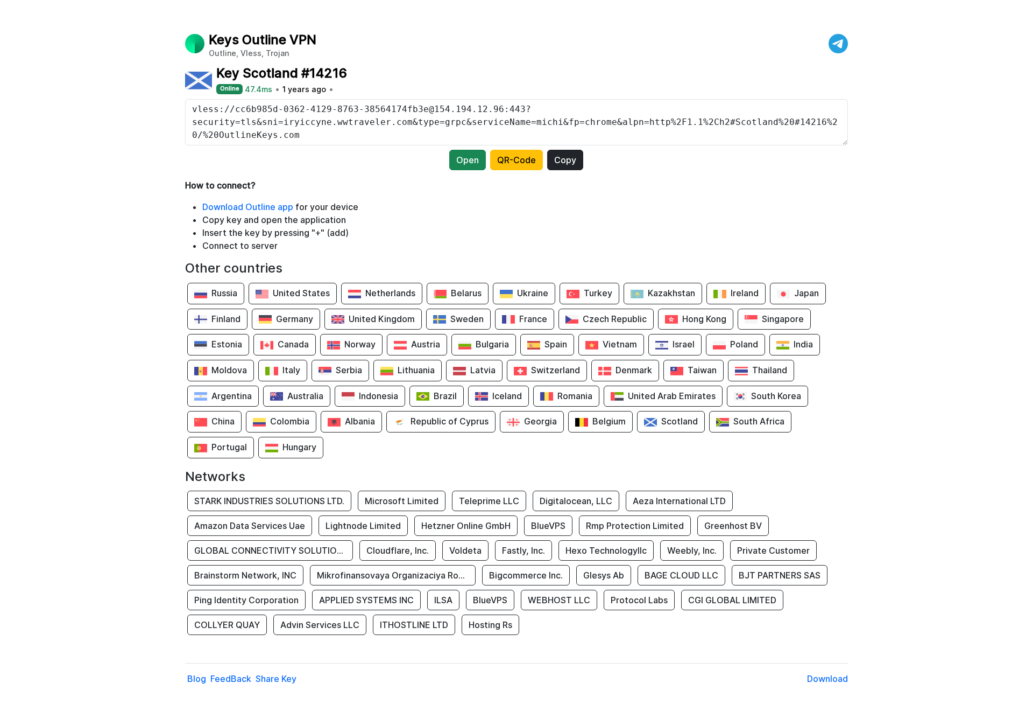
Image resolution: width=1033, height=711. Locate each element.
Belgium (609, 421)
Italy (291, 370)
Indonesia (378, 396)
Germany (294, 318)
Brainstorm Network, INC (245, 575)
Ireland (745, 293)
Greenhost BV (733, 525)
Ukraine (532, 293)
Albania (360, 421)
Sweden (467, 318)
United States (301, 293)
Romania (574, 396)
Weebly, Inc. (692, 550)
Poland (744, 344)
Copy (565, 160)
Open (467, 160)
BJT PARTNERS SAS (779, 575)
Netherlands (390, 293)
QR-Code (516, 160)
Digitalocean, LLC (576, 501)
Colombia (289, 421)
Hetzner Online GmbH (466, 525)
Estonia (226, 344)
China (223, 421)
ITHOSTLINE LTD (414, 624)
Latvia (483, 370)
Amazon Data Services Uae (249, 525)
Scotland (679, 421)
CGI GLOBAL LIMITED (732, 600)
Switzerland (555, 370)
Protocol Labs (639, 600)
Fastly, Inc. (523, 550)
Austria (425, 344)
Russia (224, 293)
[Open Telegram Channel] (838, 43)
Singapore (783, 318)
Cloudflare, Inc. (397, 550)
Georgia (540, 421)
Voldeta (465, 550)
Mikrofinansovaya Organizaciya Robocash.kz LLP (396, 575)
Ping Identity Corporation (246, 600)
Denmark (633, 370)
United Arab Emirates (672, 396)
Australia (305, 396)
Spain (555, 344)
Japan (806, 293)
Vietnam (620, 344)
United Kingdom (382, 318)
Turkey (598, 293)
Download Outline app (247, 206)
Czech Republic (615, 318)
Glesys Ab (603, 575)
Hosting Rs (490, 624)
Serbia (349, 370)
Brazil (445, 396)
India (803, 344)
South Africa (758, 421)
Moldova (229, 370)
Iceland (507, 396)
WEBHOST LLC (559, 600)
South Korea (776, 396)
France (533, 318)
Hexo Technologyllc (606, 550)
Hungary (299, 447)
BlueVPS (548, 525)
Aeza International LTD (679, 501)
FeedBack (230, 678)
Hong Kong (704, 318)
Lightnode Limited (363, 525)
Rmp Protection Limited (635, 525)
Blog (196, 678)
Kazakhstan (671, 293)
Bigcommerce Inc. (526, 575)
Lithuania (416, 370)
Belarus (466, 293)
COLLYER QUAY (227, 624)
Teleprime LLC (489, 501)
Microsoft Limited (401, 501)
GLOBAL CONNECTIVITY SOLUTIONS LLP (273, 550)
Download (827, 678)
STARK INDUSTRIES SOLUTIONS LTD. (269, 501)
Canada (293, 344)
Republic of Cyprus (450, 421)
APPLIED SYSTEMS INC (366, 600)
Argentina (231, 396)
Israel (684, 344)
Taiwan (702, 370)
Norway (360, 344)
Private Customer (773, 550)
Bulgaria (492, 344)
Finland (225, 318)
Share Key (276, 678)
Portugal (229, 447)
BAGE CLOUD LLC (681, 575)
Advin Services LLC (319, 624)
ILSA (443, 600)
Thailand (769, 370)
